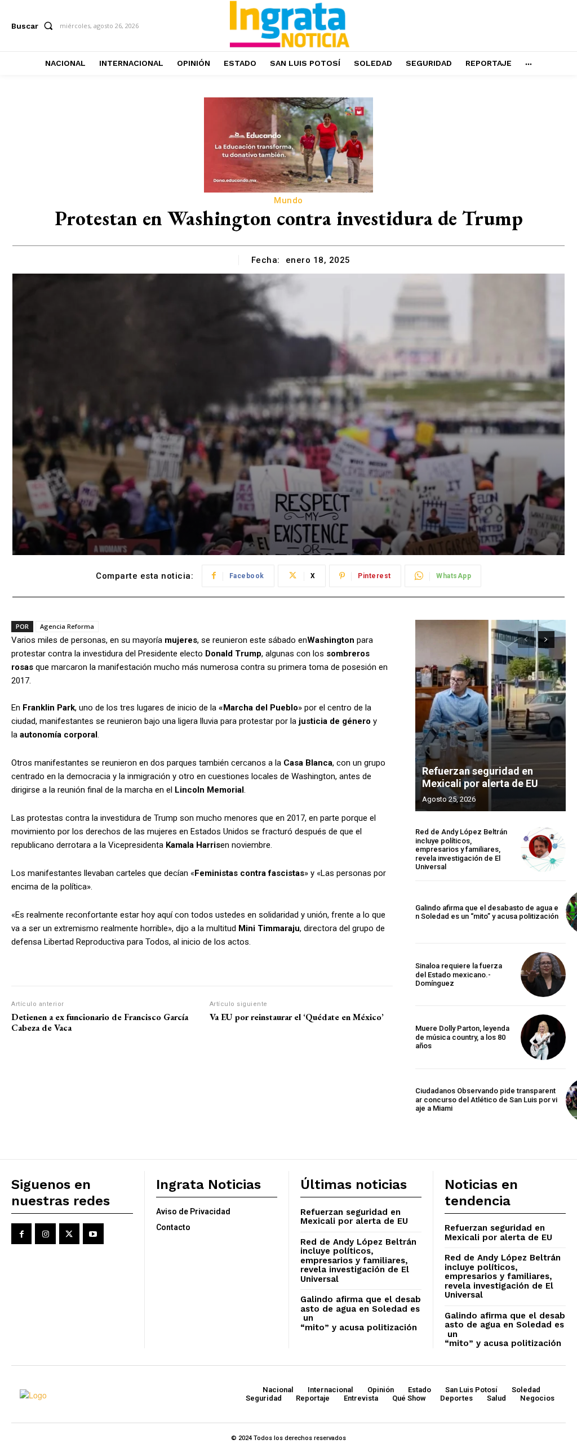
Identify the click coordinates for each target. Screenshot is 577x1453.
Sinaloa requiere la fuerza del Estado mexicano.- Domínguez (458, 974)
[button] (34, 26)
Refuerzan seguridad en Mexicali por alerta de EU (480, 777)
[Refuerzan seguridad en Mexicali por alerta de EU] (490, 715)
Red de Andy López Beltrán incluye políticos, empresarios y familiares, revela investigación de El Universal (461, 849)
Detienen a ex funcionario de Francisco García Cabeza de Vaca (99, 1022)
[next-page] (546, 639)
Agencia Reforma (67, 626)
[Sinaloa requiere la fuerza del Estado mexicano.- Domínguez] (543, 974)
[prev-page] (526, 639)
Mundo (288, 200)
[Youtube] (93, 1233)
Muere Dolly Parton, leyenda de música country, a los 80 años (462, 1037)
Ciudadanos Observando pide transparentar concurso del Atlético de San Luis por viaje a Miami (486, 1099)
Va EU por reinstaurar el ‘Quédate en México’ (297, 1017)
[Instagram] (45, 1233)
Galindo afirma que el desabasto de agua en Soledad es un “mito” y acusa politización (486, 912)
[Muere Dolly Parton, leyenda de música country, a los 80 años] (543, 1036)
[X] (69, 1233)
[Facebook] (21, 1233)
